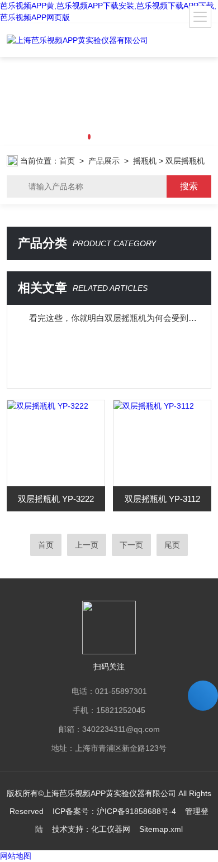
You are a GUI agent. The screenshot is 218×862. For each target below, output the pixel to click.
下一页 (131, 544)
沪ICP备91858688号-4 (136, 811)
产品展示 (104, 160)
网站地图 (15, 855)
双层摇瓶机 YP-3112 (162, 499)
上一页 (86, 544)
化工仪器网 (110, 829)
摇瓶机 (145, 160)
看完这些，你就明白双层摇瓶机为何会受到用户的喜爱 (115, 318)
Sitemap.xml (161, 829)
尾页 (172, 544)
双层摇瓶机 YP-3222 (56, 499)
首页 (67, 160)
